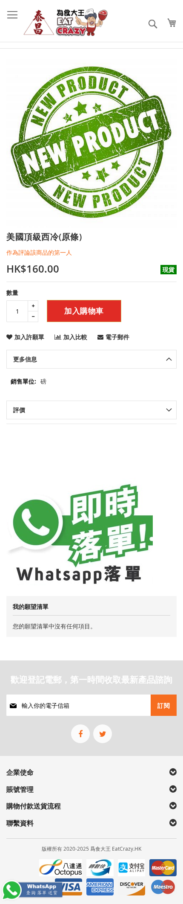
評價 (19, 410)
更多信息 (25, 359)
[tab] (91, 359)
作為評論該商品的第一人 (39, 252)
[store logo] (66, 22)
